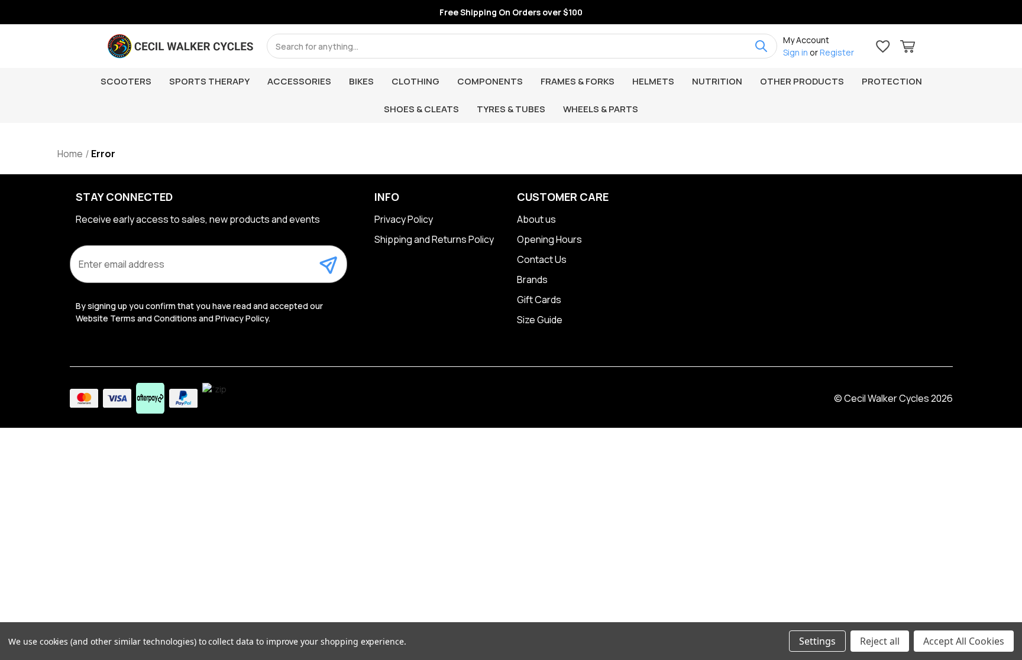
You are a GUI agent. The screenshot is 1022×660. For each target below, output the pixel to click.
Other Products (802, 81)
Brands (532, 279)
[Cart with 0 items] (908, 48)
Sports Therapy (209, 81)
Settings (817, 641)
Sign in (795, 52)
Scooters (126, 81)
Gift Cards (539, 299)
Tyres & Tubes (511, 109)
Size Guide (539, 319)
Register (837, 52)
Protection (892, 81)
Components (490, 81)
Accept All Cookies (963, 641)
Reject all (880, 641)
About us (536, 219)
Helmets (653, 81)
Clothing (415, 81)
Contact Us (542, 259)
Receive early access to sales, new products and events (198, 219)
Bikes (361, 81)
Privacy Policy (403, 219)
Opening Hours (549, 239)
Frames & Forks (578, 81)
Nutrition (717, 81)
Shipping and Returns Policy (434, 239)
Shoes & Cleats (421, 109)
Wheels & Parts (600, 109)
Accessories (299, 81)
